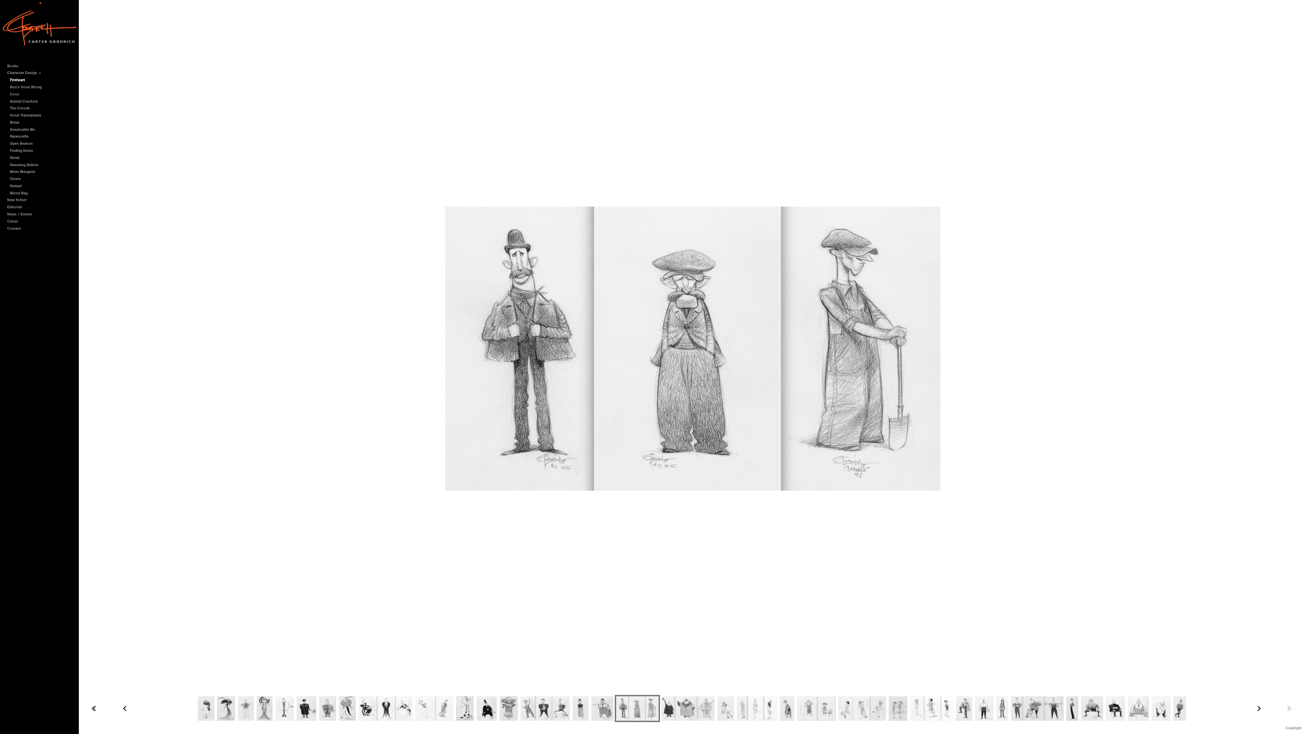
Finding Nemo (21, 150)
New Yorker (17, 200)
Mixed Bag (19, 193)
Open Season (21, 143)
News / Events (19, 214)
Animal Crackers (24, 101)
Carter (12, 221)
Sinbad (15, 186)
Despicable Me (22, 129)
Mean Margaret (22, 172)
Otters (15, 179)
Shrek (15, 158)
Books (13, 66)
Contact (14, 228)
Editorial (14, 207)
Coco (14, 94)
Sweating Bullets (24, 165)
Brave (14, 122)
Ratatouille (19, 136)
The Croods (20, 108)
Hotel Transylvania (25, 115)
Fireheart (17, 80)
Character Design (22, 73)
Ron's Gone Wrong (26, 87)
